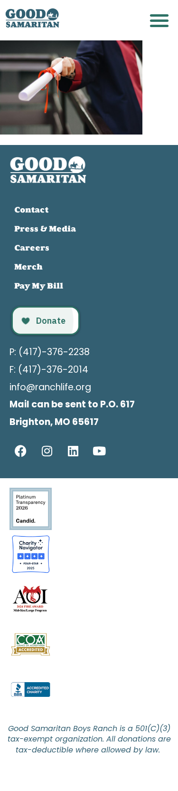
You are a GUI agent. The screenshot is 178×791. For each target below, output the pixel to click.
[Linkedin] (73, 451)
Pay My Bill (38, 285)
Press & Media (45, 228)
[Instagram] (47, 451)
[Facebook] (21, 451)
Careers (31, 247)
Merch (28, 266)
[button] (159, 20)
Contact (31, 209)
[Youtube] (99, 451)
